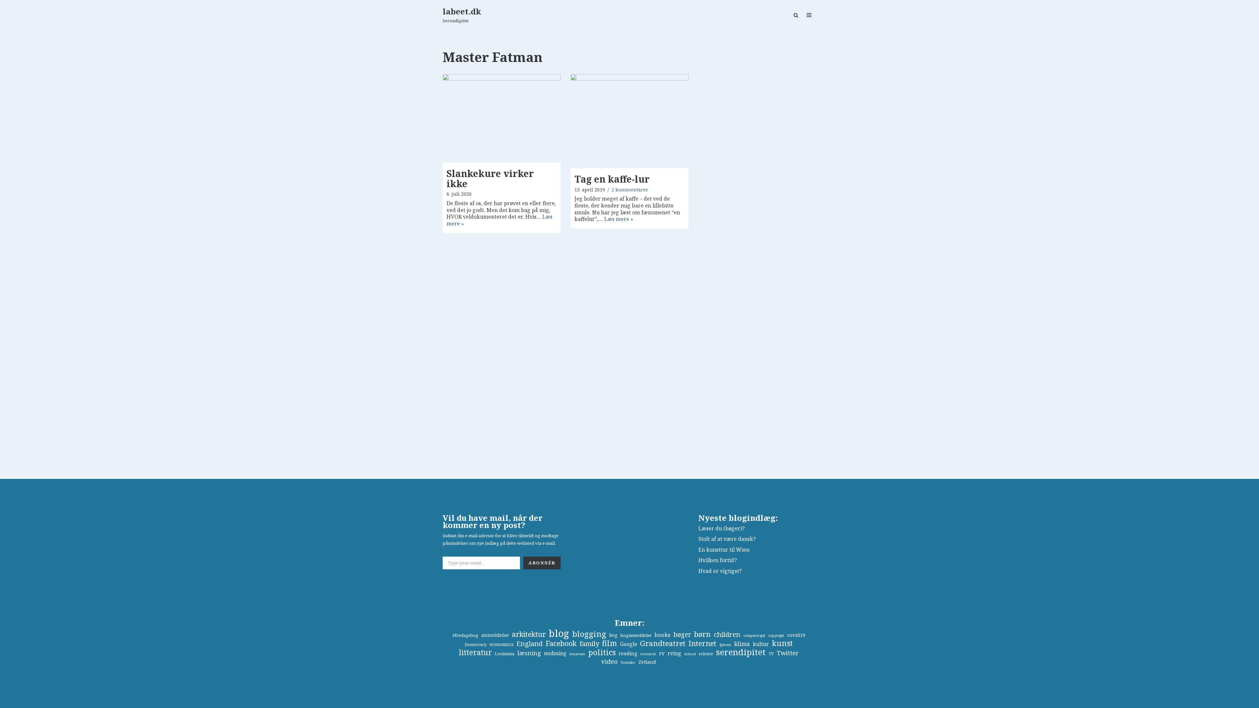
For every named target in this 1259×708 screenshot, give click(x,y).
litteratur (475, 652)
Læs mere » (618, 219)
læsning (529, 653)
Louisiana (504, 654)
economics (501, 644)
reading (628, 653)
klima (742, 644)
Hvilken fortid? (717, 560)
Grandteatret (663, 643)
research (648, 653)
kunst (782, 643)
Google (628, 644)
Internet (702, 643)
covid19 (796, 635)
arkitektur (529, 634)
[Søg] (795, 15)
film (609, 643)
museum (577, 653)
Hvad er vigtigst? (720, 571)
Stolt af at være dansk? (727, 538)
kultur (761, 644)
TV (771, 654)
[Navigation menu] (809, 15)
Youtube (628, 662)
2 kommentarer (629, 190)
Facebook (561, 643)
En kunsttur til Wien (723, 549)
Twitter (788, 653)
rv (662, 653)
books (662, 635)
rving (674, 653)
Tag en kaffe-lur (611, 179)
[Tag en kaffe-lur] (629, 121)
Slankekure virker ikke (490, 178)
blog (559, 633)
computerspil (754, 635)
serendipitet (741, 652)
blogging (589, 634)
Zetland (647, 662)
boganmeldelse (635, 635)
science (706, 654)
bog (613, 635)
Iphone (725, 644)
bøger (682, 634)
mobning (555, 653)
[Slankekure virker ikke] (502, 118)
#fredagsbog (465, 635)
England (529, 643)
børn (702, 634)
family (589, 643)
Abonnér (542, 563)
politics (602, 652)
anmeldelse (495, 635)
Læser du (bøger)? (721, 528)
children (727, 634)
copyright (776, 635)
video (609, 661)
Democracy (476, 644)
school (690, 653)
